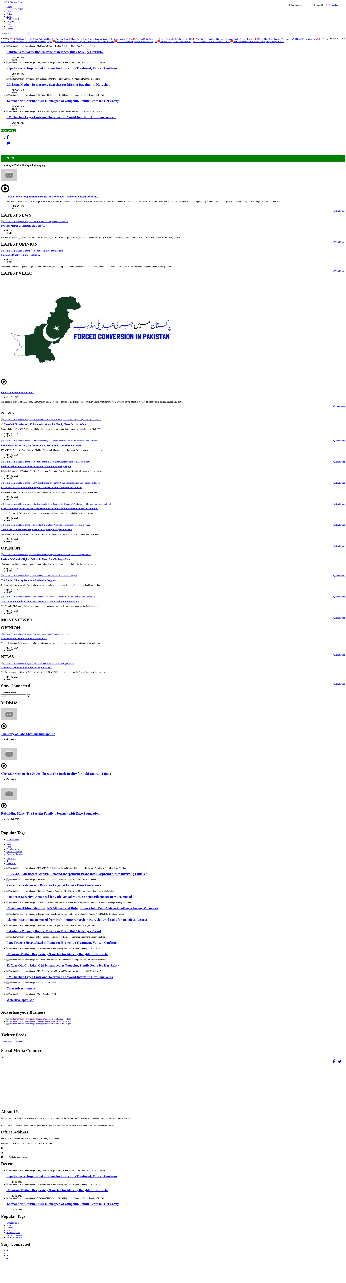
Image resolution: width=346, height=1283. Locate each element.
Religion (10, 21)
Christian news (12, 839)
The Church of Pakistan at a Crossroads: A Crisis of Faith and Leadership (40, 601)
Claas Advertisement (20, 988)
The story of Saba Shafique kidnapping (28, 734)
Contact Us (11, 26)
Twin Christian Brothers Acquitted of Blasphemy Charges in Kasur (258, 42)
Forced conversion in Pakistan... (17, 392)
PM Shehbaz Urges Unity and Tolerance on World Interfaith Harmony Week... (61, 117)
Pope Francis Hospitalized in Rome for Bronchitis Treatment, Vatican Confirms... (63, 68)
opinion (9, 844)
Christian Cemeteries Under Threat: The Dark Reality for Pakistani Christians (56, 773)
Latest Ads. (11, 863)
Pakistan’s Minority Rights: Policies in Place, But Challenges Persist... (55, 52)
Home (9, 7)
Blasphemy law (13, 849)
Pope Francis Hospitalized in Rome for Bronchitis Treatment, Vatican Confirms (102, 39)
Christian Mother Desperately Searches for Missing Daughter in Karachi (163, 39)
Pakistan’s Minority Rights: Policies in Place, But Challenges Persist (43, 39)
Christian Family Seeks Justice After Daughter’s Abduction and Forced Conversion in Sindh (195, 42)
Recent (9, 861)
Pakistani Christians (14, 854)
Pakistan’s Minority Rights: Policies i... (20, 255)
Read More (340, 211)
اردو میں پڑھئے (8, 130)
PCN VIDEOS (12, 19)
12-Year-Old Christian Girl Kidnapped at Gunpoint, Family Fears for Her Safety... (63, 101)
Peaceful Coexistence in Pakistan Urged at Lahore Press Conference (53, 885)
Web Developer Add (20, 1000)
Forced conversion (14, 851)
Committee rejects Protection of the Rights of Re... (26, 667)
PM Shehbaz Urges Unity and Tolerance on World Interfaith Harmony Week (287, 39)
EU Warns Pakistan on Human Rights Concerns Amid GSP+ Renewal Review (84, 42)
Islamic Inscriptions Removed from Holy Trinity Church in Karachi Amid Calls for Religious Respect (76, 919)
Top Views (11, 858)
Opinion (10, 14)
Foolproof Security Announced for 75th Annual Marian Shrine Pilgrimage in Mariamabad (69, 896)
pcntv (8, 842)
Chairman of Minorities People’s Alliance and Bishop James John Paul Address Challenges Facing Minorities (82, 908)
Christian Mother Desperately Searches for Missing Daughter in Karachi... (58, 84)
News (8, 12)
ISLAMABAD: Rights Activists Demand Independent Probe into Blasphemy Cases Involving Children (76, 874)
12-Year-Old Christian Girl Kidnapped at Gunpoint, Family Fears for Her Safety (224, 39)
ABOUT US (17, 9)
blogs (8, 847)
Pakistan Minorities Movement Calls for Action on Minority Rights (26, 42)
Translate (334, 5)
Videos (9, 24)
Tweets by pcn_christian (11, 1041)
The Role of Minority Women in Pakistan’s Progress (137, 42)
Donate (9, 29)
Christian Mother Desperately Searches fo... (23, 226)
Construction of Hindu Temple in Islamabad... (24, 638)
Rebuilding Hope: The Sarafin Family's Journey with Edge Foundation (50, 813)
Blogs (8, 16)
